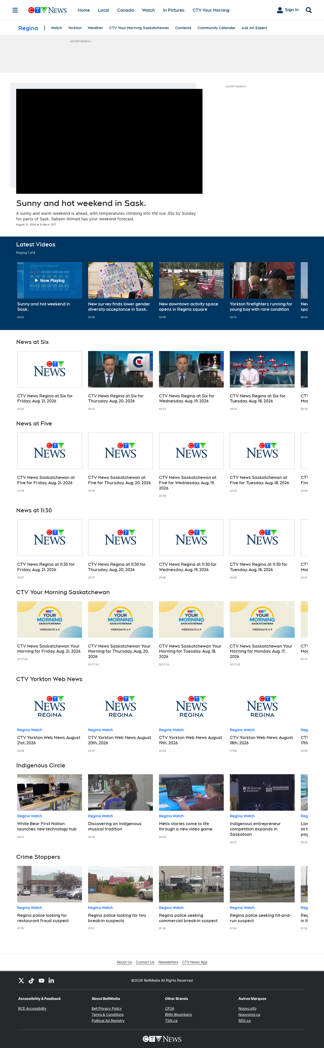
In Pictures (174, 10)
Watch (148, 10)
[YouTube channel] (41, 980)
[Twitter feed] (21, 980)
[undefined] (49, 290)
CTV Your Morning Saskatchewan (139, 28)
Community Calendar (216, 28)
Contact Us (145, 962)
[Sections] (15, 10)
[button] (298, 290)
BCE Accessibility (32, 1008)
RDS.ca (244, 1020)
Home (84, 10)
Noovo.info (247, 1008)
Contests (183, 28)
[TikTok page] (31, 980)
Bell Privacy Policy (107, 1008)
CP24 (169, 1008)
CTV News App (195, 962)
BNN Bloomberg (178, 1014)
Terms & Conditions (108, 1014)
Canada (125, 10)
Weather (95, 28)
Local (103, 10)
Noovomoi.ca (249, 1014)
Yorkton (75, 28)
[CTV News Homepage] (47, 10)
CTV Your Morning (211, 10)
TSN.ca (171, 1020)
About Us (124, 962)
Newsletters (168, 962)
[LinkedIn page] (52, 980)
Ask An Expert (254, 28)
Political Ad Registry (108, 1020)
